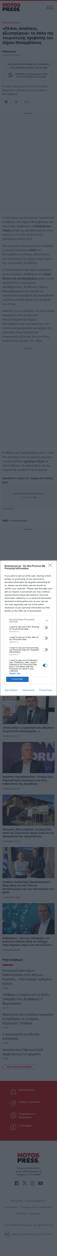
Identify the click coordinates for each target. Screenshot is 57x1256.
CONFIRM (17, 679)
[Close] (51, 566)
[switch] (45, 627)
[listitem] (28, 620)
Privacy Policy (45, 690)
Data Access (28, 690)
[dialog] (28, 628)
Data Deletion (11, 690)
